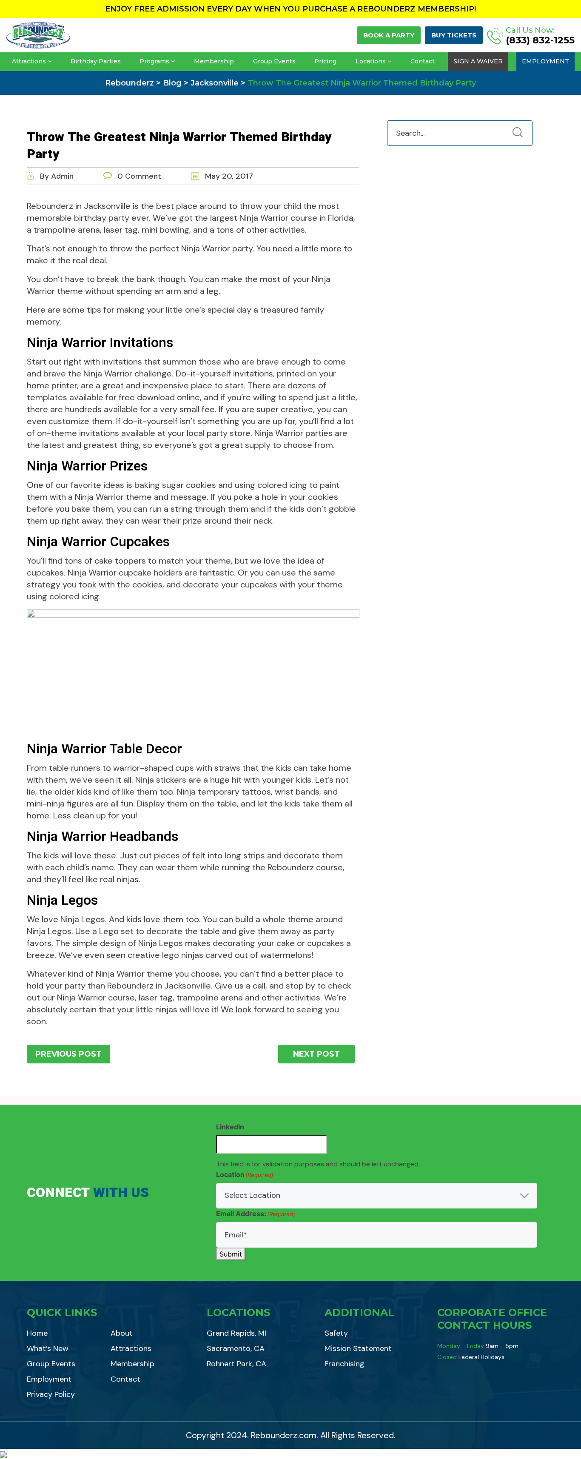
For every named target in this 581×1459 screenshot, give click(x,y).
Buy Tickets (453, 35)
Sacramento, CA (236, 1348)
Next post (316, 1054)
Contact (422, 61)
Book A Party (388, 35)
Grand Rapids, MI (236, 1333)
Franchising (345, 1364)
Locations (371, 61)
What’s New (47, 1348)
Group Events (274, 61)
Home (37, 1333)
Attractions (29, 61)
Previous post (68, 1054)
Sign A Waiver (478, 61)
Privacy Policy (51, 1394)
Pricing (325, 61)
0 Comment (139, 176)
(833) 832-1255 (540, 40)
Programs (154, 61)
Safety (336, 1333)
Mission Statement (358, 1348)
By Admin (57, 176)
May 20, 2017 (228, 176)
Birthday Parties (96, 61)
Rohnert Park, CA (236, 1364)
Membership (214, 61)
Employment (545, 61)
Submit (230, 1254)
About (122, 1333)
